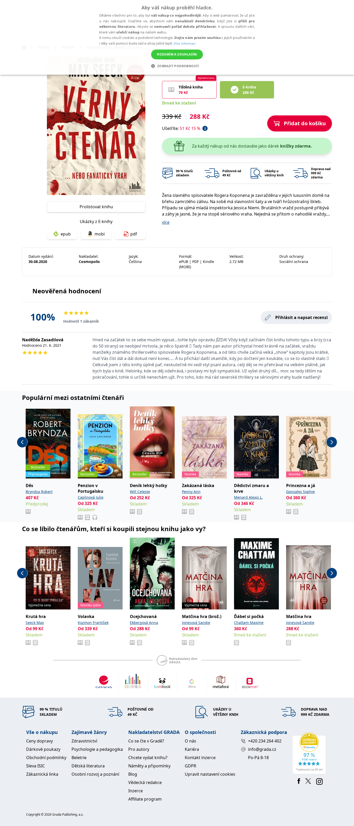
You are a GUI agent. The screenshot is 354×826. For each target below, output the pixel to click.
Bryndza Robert (39, 491)
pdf (133, 234)
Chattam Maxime (249, 622)
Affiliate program (145, 799)
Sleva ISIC (35, 766)
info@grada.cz (262, 749)
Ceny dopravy (39, 741)
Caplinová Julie (90, 497)
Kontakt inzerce (200, 757)
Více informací (184, 43)
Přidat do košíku (305, 123)
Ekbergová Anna (144, 622)
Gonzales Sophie (300, 491)
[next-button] (331, 442)
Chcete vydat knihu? (147, 757)
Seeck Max (35, 622)
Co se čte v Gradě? (146, 741)
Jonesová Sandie (196, 622)
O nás (190, 741)
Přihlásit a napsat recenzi (301, 317)
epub (66, 234)
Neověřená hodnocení (66, 291)
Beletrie (79, 757)
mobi (100, 234)
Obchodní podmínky (46, 757)
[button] (177, 65)
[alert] (177, 37)
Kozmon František (93, 622)
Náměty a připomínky (149, 766)
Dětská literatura (88, 766)
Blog (132, 774)
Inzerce (135, 791)
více (165, 222)
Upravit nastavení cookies (210, 774)
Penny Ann (191, 491)
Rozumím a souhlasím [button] (177, 54)
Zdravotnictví (84, 741)
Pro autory (138, 749)
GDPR (190, 766)
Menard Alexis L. (248, 497)
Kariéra (192, 749)
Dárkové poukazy (43, 749)
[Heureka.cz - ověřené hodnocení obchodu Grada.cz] (310, 753)
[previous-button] (22, 442)
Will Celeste (140, 491)
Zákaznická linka (42, 774)
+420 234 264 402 (264, 741)
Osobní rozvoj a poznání (95, 774)
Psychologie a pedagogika (97, 749)
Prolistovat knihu (96, 207)
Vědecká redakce (145, 782)
